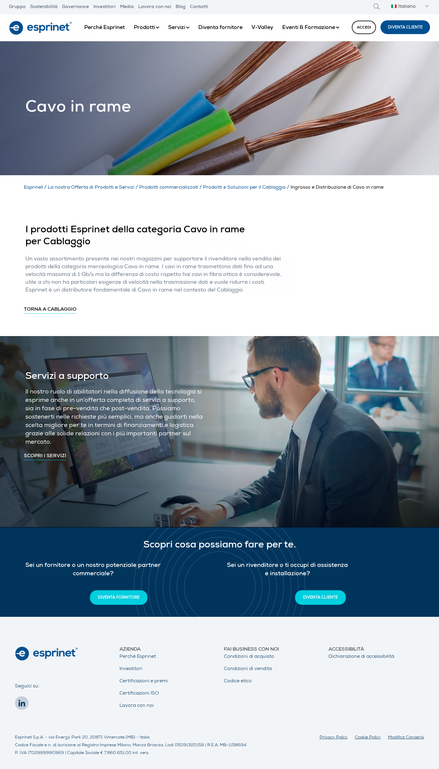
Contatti (199, 7)
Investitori (104, 7)
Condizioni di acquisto (249, 656)
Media (127, 7)
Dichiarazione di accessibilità (361, 656)
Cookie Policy (368, 738)
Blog (180, 7)
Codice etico (238, 681)
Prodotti (144, 27)
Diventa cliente (405, 28)
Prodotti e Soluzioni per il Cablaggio (244, 187)
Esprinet (33, 187)
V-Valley (262, 27)
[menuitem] (104, 28)
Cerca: (377, 6)
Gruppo (17, 7)
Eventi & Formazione (308, 27)
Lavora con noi (154, 7)
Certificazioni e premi (143, 681)
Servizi (176, 27)
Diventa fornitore (220, 27)
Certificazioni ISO (139, 693)
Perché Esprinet (104, 27)
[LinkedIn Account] (23, 705)
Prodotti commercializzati (168, 187)
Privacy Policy (334, 738)
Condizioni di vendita (248, 669)
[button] (409, 7)
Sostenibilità (44, 7)
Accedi (364, 28)
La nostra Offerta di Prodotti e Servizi (91, 187)
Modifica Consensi (406, 738)
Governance (75, 7)
